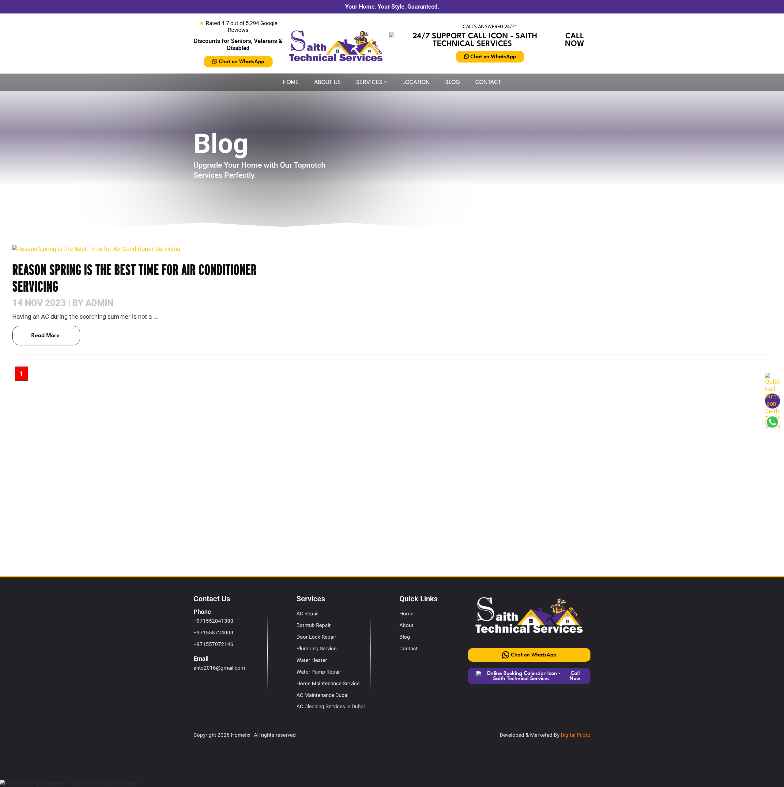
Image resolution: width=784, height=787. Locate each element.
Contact (488, 82)
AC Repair (307, 613)
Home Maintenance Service (328, 683)
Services (369, 82)
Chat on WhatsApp (241, 61)
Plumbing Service (316, 648)
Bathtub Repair (313, 625)
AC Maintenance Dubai (322, 695)
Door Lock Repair (316, 637)
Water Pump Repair (318, 672)
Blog (452, 82)
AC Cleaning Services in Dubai (330, 706)
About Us (327, 82)
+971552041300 (213, 621)
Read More (45, 335)
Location (416, 82)
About (406, 625)
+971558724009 (213, 632)
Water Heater (311, 660)
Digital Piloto (575, 735)
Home (291, 82)
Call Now (574, 40)
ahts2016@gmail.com (219, 668)
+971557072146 (213, 644)
